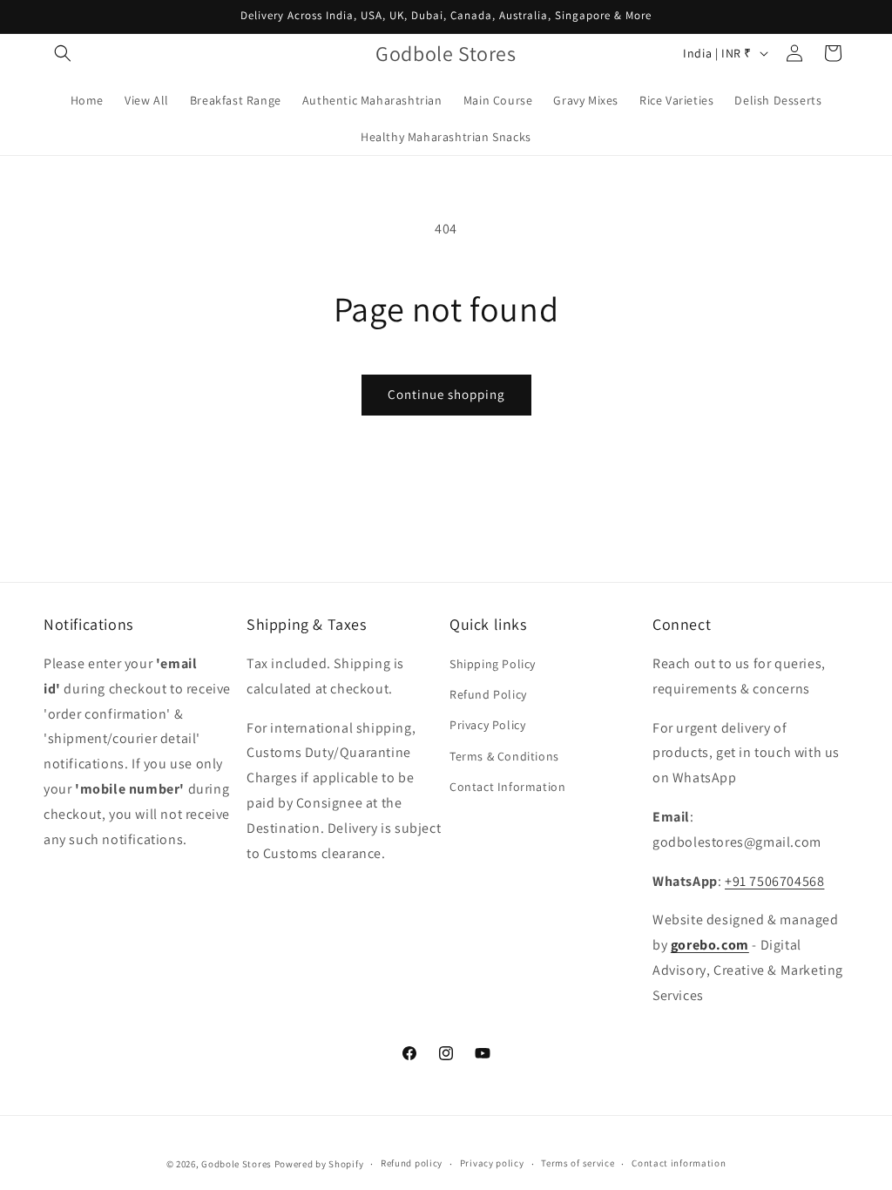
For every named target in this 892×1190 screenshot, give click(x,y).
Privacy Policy (487, 725)
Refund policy (412, 1163)
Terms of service (577, 1163)
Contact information (679, 1163)
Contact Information (507, 786)
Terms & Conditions (504, 756)
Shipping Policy (492, 664)
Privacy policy (492, 1163)
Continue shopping (446, 394)
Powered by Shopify (319, 1164)
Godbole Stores (236, 1164)
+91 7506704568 (774, 881)
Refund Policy (488, 694)
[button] (63, 53)
